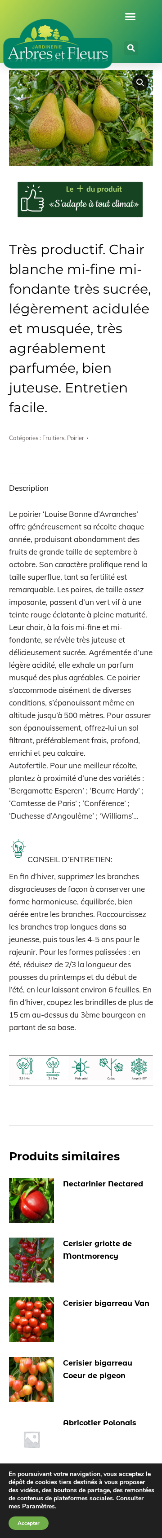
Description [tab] (29, 488)
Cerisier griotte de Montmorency (97, 1249)
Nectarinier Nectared (103, 1184)
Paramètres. (39, 1507)
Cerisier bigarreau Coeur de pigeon (97, 1369)
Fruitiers (53, 437)
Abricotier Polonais (99, 1423)
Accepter (29, 1523)
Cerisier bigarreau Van (106, 1303)
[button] (130, 16)
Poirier (75, 437)
